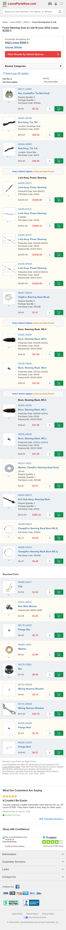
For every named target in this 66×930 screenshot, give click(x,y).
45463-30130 (25, 118)
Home (5, 22)
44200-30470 (25, 235)
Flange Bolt (24, 727)
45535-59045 (25, 363)
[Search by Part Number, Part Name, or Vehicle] (60, 12)
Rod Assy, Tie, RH (27, 122)
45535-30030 (25, 334)
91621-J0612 (25, 602)
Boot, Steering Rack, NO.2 (32, 339)
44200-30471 (25, 183)
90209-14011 (25, 644)
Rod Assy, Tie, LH (27, 148)
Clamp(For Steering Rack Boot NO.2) (38, 528)
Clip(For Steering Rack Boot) (34, 297)
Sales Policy (17, 914)
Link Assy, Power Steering (32, 187)
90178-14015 (25, 625)
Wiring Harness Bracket (31, 688)
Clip (20, 586)
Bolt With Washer (27, 606)
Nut (20, 668)
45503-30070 (25, 495)
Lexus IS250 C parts (11, 767)
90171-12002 (25, 89)
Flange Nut (24, 629)
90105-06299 (25, 723)
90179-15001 (25, 664)
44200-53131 (25, 209)
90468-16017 (25, 582)
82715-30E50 (25, 704)
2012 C (26, 22)
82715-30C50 (25, 684)
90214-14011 (25, 463)
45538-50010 (25, 524)
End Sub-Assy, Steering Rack (34, 499)
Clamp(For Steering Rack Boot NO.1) (38, 551)
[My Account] (56, 3)
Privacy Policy (48, 914)
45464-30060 (25, 144)
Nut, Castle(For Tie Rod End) (34, 93)
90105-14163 (25, 742)
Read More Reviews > (53, 819)
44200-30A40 (25, 264)
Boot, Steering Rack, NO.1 (32, 409)
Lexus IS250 (15, 22)
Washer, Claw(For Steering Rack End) (38, 467)
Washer (22, 648)
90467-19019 (25, 293)
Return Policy (32, 914)
